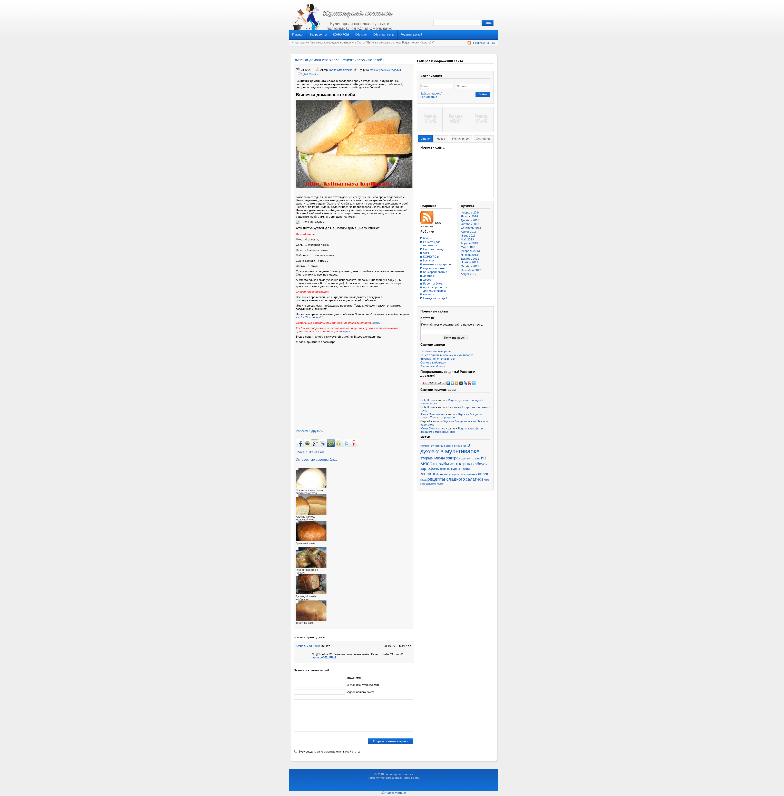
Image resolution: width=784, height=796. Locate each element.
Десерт (428, 279)
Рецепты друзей (411, 34)
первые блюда (459, 474)
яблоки (440, 483)
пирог (483, 474)
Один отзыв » (309, 74)
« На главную (300, 42)
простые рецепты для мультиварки (435, 289)
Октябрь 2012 (470, 266)
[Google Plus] (470, 383)
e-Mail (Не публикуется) (363, 684)
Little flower (427, 400)
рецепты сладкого (446, 479)
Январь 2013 (469, 254)
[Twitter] (452, 383)
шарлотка (431, 483)
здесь (376, 322)
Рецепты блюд (432, 283)
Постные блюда (433, 249)
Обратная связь (383, 34)
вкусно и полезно (434, 268)
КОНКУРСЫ (341, 34)
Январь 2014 (469, 216)
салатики (474, 479)
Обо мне (361, 34)
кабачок (480, 464)
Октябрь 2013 (470, 224)
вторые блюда (432, 458)
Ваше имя (354, 677)
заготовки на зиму (470, 458)
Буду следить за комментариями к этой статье (329, 751)
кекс (443, 468)
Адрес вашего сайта (360, 692)
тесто (486, 480)
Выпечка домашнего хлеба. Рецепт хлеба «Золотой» (339, 60)
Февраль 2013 (470, 250)
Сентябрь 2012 (471, 270)
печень (472, 474)
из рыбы (441, 464)
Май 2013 (467, 239)
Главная (297, 34)
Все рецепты (318, 34)
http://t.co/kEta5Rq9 (323, 657)
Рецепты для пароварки (431, 243)
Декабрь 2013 (470, 220)
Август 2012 (469, 274)
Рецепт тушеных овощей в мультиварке (446, 355)
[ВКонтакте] (448, 383)
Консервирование (435, 271)
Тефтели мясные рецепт (437, 351)
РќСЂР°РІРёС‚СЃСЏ (310, 452)
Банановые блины (432, 366)
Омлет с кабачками (433, 362)
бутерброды (437, 446)
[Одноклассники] (457, 383)
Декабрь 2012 (470, 258)
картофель (429, 469)
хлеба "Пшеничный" (309, 317)
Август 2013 (469, 231)
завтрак (453, 458)
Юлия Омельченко (340, 69)
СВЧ (426, 252)
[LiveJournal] (465, 383)
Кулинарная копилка (399, 774)
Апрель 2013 (469, 243)
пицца (423, 480)
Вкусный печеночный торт (437, 358)
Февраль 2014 (470, 212)
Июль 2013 (468, 235)
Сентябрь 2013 (471, 227)
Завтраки (429, 275)
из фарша (461, 463)
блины (427, 238)
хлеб (422, 483)
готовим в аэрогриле (437, 264)
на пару (445, 474)
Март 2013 (468, 247)
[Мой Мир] (461, 383)
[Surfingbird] (474, 383)
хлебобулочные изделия (339, 42)
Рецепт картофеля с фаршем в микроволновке (452, 430)
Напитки (428, 260)
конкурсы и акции (459, 468)
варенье (448, 446)
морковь (429, 473)
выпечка (316, 42)
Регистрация (428, 96)
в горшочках (460, 446)
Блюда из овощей (435, 298)
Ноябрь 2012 (469, 262)
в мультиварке (460, 451)
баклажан (425, 446)
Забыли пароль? (431, 93)
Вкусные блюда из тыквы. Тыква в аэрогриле (451, 415)
